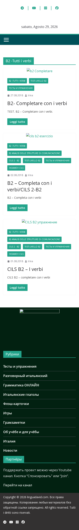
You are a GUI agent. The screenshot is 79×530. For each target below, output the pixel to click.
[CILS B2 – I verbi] (39, 222)
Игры (7, 413)
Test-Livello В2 (39, 80)
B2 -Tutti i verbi (17, 80)
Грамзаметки (14, 422)
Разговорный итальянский (25, 376)
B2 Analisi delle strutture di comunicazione (34, 153)
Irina (30, 95)
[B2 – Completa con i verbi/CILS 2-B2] (39, 136)
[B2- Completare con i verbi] (39, 71)
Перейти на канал (17, 485)
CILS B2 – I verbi (25, 269)
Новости (10, 450)
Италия (9, 441)
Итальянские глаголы (21, 394)
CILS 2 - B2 (14, 160)
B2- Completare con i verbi (37, 103)
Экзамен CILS (16, 167)
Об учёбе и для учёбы (21, 432)
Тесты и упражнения (21, 88)
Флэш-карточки (16, 403)
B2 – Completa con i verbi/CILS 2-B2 (29, 186)
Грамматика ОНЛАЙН (21, 385)
